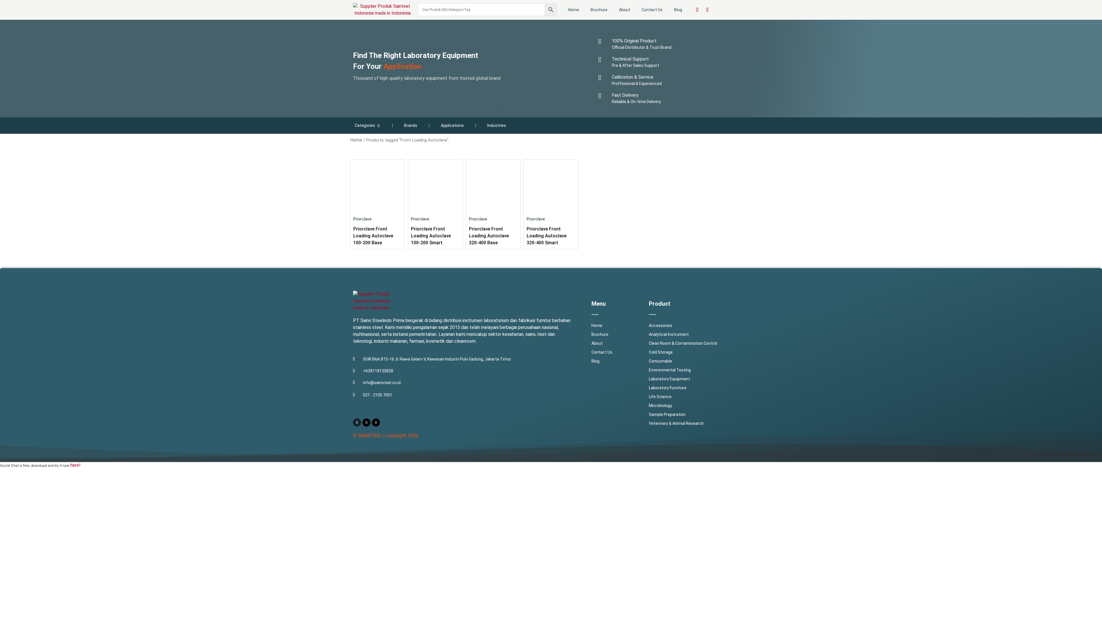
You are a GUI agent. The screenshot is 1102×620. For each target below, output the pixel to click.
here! (75, 465)
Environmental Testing (670, 370)
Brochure (599, 9)
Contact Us (652, 9)
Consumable (660, 361)
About (624, 9)
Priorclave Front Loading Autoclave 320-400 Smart (546, 235)
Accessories (660, 325)
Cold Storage (661, 352)
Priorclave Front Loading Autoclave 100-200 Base (373, 235)
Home (573, 9)
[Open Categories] (379, 126)
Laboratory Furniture (667, 387)
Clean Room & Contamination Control (683, 343)
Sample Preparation (667, 414)
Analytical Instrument (669, 334)
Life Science (660, 396)
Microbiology (660, 405)
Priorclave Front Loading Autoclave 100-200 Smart (431, 235)
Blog (678, 9)
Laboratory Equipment (669, 379)
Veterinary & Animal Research (676, 423)
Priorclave (362, 219)
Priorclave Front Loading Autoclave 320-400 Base (489, 235)
